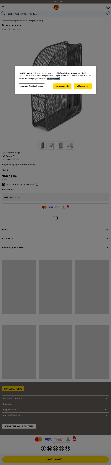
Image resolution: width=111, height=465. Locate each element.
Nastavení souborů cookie (31, 86)
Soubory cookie (53, 78)
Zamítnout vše (62, 86)
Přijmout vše (83, 86)
